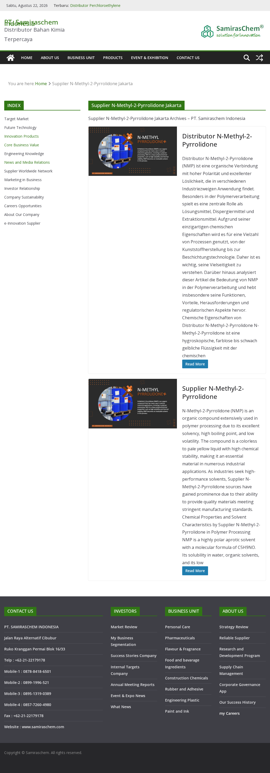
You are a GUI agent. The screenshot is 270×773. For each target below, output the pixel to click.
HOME (26, 57)
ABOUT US (50, 57)
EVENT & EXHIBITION (149, 57)
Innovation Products (21, 136)
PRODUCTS (113, 57)
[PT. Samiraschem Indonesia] (10, 57)
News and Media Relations (27, 162)
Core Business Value (21, 144)
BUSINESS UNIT (81, 57)
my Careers (229, 713)
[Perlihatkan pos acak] (259, 57)
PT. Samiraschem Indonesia (31, 22)
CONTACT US (188, 57)
